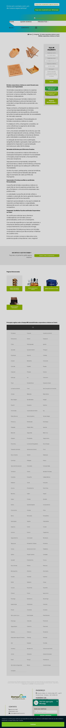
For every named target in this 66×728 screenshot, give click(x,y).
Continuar (33, 724)
